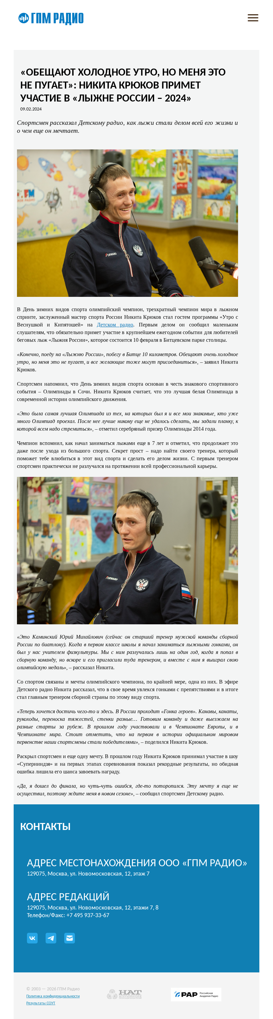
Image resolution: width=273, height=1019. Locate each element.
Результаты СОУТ (40, 1003)
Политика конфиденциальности (53, 996)
